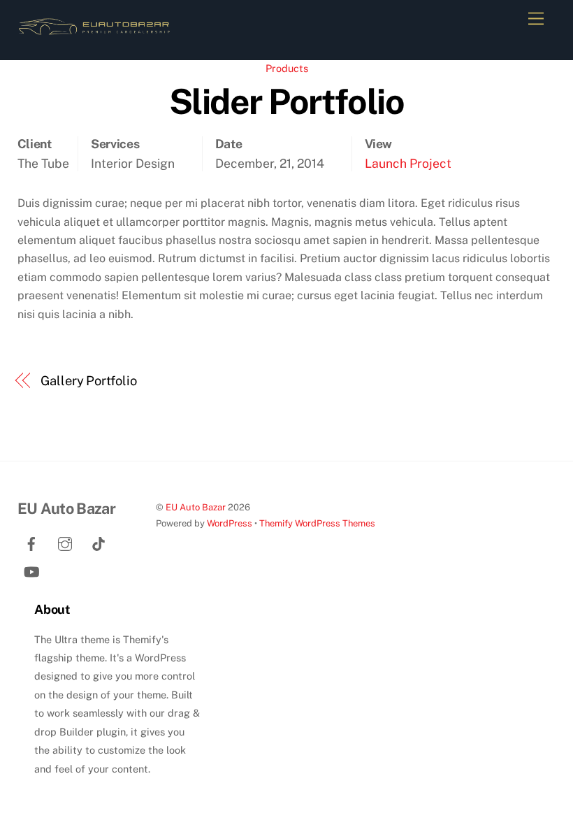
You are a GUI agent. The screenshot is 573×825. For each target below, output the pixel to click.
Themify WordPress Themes (317, 523)
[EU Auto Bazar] (94, 34)
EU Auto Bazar (196, 507)
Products (287, 68)
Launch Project (408, 163)
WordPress (229, 523)
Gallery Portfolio (88, 380)
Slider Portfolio (286, 101)
